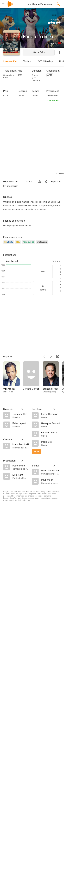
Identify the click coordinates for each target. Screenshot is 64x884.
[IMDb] (18, 244)
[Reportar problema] (39, 181)
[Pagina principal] (10, 6)
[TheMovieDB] (29, 244)
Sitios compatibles (30, 181)
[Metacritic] (42, 244)
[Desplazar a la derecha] (51, 356)
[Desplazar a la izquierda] (44, 356)
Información (10, 61)
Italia (5, 95)
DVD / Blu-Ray (45, 61)
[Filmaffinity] (9, 244)
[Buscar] (58, 4)
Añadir (28, 225)
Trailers (27, 61)
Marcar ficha (39, 52)
